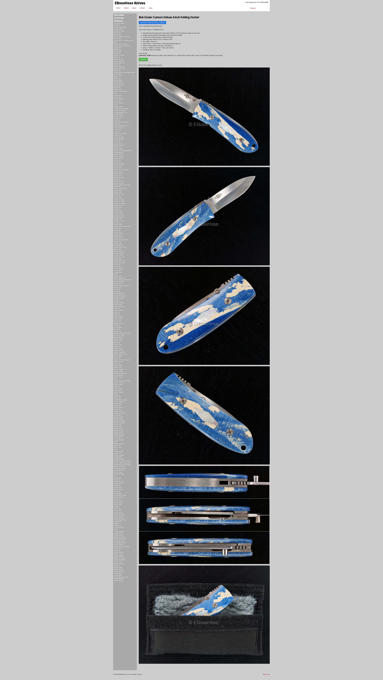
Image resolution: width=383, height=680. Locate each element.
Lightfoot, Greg (118, 323)
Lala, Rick (116, 314)
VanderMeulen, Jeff (120, 543)
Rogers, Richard (119, 440)
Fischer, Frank (118, 198)
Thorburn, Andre (119, 518)
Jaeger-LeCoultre (119, 282)
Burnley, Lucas (118, 89)
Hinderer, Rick (118, 255)
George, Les (117, 222)
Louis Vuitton (118, 327)
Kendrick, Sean (118, 299)
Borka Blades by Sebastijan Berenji (124, 72)
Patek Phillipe (118, 403)
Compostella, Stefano (120, 126)
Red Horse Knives (119, 423)
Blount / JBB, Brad (119, 67)
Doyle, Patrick (118, 166)
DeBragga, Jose (118, 152)
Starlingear (117, 491)
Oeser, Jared (118, 388)
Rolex (116, 442)
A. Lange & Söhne (119, 23)
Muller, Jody (117, 367)
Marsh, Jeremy (118, 337)
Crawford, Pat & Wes (120, 133)
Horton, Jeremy (118, 268)
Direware (117, 160)
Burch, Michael (118, 86)
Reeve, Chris (118, 425)
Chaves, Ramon (118, 116)
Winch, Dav (117, 566)
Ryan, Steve (117, 447)
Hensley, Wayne (119, 253)
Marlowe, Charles (119, 335)
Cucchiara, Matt (118, 139)
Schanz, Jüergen (119, 455)
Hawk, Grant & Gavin (120, 247)
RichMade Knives (119, 434)
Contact (142, 8)
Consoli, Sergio (118, 128)
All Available (119, 15)
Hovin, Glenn (118, 270)
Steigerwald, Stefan (120, 495)
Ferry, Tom (117, 196)
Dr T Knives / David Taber (121, 170)
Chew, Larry (117, 118)
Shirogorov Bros (119, 470)
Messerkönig (118, 356)
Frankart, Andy (118, 211)
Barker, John (117, 35)
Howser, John (118, 272)
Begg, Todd (117, 48)
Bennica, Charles (119, 55)
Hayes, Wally (118, 249)
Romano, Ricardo (119, 444)
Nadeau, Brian (118, 371)
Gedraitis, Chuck (119, 221)
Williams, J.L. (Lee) (119, 558)
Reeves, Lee (118, 426)
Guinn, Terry (118, 232)
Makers (126, 8)
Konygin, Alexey (119, 303)
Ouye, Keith (117, 398)
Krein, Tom (117, 308)
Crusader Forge (119, 137)
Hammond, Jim (118, 236)
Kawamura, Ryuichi (119, 297)
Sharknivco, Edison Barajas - (122, 461)
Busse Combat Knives (120, 91)
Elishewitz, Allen (119, 177)
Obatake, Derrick (119, 383)
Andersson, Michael (120, 27)
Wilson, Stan (118, 562)
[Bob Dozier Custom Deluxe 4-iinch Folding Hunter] (204, 117)
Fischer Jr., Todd (119, 200)
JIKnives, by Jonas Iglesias (121, 285)
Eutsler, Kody (118, 190)
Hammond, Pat (118, 238)
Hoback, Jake (118, 259)
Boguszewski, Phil (119, 69)
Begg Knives (117, 49)
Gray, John (117, 230)
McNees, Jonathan (119, 352)
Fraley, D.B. (117, 209)
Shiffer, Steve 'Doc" (120, 466)
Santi (115, 449)
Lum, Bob (117, 329)
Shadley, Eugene (119, 459)
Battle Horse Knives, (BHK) (122, 46)
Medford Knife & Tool (120, 354)
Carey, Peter (118, 95)
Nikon (116, 379)
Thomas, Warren (119, 516)
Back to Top (266, 674)
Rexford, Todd (118, 432)
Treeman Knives (119, 527)
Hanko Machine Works (121, 240)
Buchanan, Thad (119, 84)
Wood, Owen (118, 567)
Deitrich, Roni (118, 154)
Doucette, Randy (119, 164)
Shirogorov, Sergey (120, 468)
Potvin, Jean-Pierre (119, 413)
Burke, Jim (117, 88)
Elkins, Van (117, 179)
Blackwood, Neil (119, 61)
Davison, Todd (118, 149)
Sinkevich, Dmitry (119, 474)
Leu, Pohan (117, 322)
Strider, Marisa (118, 503)
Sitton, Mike (117, 478)
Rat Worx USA (118, 419)
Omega (116, 394)
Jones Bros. (117, 289)
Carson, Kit (117, 101)
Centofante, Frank (119, 110)
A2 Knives (117, 25)
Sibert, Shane (118, 472)
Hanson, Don (118, 242)
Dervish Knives (118, 158)
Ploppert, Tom (118, 411)
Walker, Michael (119, 552)
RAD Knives (117, 415)
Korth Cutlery (118, 304)
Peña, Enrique (118, 407)
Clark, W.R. (117, 124)
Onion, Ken (117, 396)
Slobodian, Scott (119, 482)
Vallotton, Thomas (119, 537)
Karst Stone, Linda (119, 295)
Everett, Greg (118, 192)
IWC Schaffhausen (119, 278)
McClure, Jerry (118, 348)
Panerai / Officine (119, 402)
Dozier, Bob (117, 168)
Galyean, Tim (118, 219)
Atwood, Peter (118, 29)
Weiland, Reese (119, 556)
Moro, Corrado (118, 362)
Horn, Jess (117, 266)
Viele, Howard (118, 545)
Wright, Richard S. (119, 571)
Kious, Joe (117, 301)
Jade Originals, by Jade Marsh (123, 280)
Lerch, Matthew (118, 318)
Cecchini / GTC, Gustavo (121, 108)
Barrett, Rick (117, 38)
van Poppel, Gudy (119, 541)
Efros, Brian (117, 175)
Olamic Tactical (118, 392)
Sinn (115, 476)
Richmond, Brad (119, 436)
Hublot (116, 274)
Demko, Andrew (119, 156)
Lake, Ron (117, 312)
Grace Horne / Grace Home (122, 226)
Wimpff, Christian (119, 564)
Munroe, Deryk (118, 369)
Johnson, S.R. (118, 287)
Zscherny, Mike (118, 580)
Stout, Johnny (118, 501)
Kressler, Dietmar (119, 310)
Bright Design (118, 82)
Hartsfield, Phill (118, 245)
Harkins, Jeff (117, 243)
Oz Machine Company (120, 400)
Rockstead (117, 438)
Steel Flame (117, 493)
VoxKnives (117, 550)
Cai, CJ (116, 93)
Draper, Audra (118, 171)
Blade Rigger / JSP (119, 63)
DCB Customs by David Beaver (123, 150)
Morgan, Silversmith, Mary (122, 360)
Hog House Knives (119, 262)
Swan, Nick (117, 508)
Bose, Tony (117, 76)
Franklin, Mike (118, 213)
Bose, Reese (118, 74)
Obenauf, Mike (118, 384)
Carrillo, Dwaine (119, 99)
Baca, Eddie (117, 33)
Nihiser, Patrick (118, 377)
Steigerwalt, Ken (119, 497)
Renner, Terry (118, 428)
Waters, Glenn (118, 554)
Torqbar (116, 524)
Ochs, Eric (117, 386)
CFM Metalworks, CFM (120, 112)
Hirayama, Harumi (119, 257)
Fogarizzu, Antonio (119, 203)
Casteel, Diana (118, 107)
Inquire (143, 60)
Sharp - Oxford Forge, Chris (122, 463)
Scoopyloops (118, 457)
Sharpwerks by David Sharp (122, 464)
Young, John (117, 573)
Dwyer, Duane (118, 173)
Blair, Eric (117, 65)
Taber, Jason (118, 510)
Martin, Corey (118, 339)
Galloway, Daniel (119, 217)
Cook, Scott (117, 130)
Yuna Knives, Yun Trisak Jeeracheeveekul (121, 577)
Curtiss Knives (118, 143)
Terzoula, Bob (118, 512)
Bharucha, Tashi (119, 59)
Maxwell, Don (118, 344)
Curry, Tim (117, 141)
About (134, 8)
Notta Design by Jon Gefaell (122, 381)
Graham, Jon (117, 228)
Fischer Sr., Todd (119, 202)
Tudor (116, 529)
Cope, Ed (117, 131)
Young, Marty (118, 575)
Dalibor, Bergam (119, 145)
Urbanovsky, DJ (118, 535)
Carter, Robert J (118, 103)
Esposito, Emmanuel (120, 188)
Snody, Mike (117, 487)
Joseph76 (117, 291)
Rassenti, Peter (118, 417)
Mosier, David (118, 365)
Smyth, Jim (117, 485)
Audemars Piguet (119, 31)
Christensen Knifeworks (121, 122)
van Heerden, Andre (120, 539)
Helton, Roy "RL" (119, 251)
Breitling (116, 78)
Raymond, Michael (119, 421)
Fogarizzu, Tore (119, 205)
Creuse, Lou (117, 135)
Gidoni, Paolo (118, 224)
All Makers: (118, 21)
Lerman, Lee (118, 320)
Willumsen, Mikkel (119, 560)
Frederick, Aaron (119, 215)
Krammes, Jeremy (119, 306)
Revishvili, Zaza (118, 430)
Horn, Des (117, 264)
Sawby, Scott (118, 453)
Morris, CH (117, 363)
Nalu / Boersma (118, 375)
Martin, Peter (118, 341)
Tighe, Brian (117, 522)
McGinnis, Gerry (119, 350)
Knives (118, 8)
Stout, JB (116, 499)
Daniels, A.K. (117, 147)
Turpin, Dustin (118, 533)
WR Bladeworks (119, 569)
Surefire (116, 506)
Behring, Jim (117, 51)
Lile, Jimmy (117, 325)
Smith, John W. (118, 484)
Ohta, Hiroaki (118, 390)
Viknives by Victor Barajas (121, 546)
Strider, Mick (118, 504)
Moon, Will (117, 358)
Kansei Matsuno (119, 293)
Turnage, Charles (119, 531)
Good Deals (119, 18)
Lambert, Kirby (118, 316)
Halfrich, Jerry (118, 234)
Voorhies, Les (118, 548)
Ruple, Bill (117, 445)
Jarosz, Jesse (118, 284)
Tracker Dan (117, 525)
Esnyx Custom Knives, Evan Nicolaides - (122, 185)
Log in (150, 8)
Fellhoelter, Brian (119, 194)
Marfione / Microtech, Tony (122, 333)
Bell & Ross (117, 53)
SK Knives (117, 480)
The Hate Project (119, 514)
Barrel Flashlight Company (122, 36)
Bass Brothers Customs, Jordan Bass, (123, 41)
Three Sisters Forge (120, 520)
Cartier (116, 105)
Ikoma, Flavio (118, 276)
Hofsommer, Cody (119, 261)
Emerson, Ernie (118, 181)
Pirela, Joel (117, 409)
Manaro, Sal (117, 331)
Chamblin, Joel (118, 114)
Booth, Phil (117, 70)
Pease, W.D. (117, 405)
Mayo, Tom (117, 346)
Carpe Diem (117, 97)
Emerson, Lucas (119, 183)
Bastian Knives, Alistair (121, 44)
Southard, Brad (118, 489)
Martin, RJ (117, 343)
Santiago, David (118, 451)
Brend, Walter (118, 80)
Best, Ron (117, 57)
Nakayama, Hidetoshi (120, 373)
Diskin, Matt (117, 162)
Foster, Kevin (118, 207)
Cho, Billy (117, 120)
